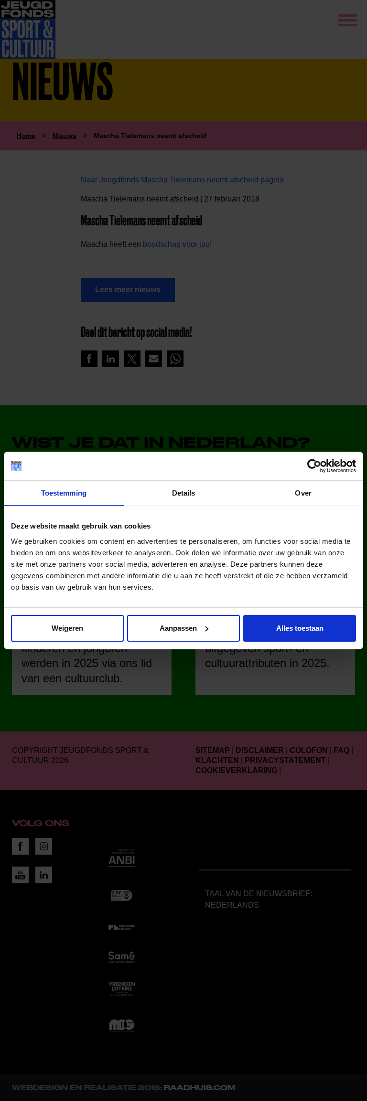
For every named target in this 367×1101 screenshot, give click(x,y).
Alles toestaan (300, 628)
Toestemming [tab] (63, 493)
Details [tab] (183, 493)
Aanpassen (178, 628)
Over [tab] (303, 493)
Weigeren (67, 628)
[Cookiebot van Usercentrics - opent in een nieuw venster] (314, 466)
